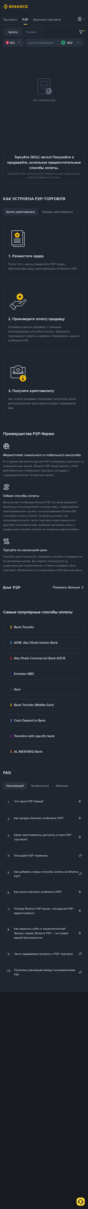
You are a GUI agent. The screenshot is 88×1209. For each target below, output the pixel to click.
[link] (44, 627)
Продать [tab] (31, 32)
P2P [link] (25, 19)
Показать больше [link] (66, 587)
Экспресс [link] (10, 19)
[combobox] (13, 43)
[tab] (10, 20)
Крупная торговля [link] (47, 19)
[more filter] (81, 32)
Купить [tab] (13, 32)
